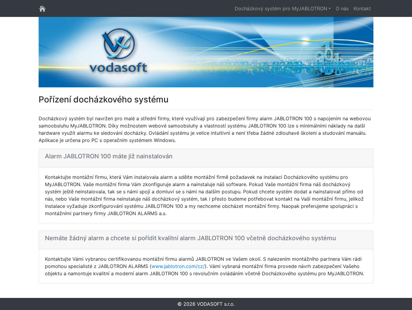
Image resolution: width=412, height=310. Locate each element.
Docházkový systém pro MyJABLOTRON (281, 8)
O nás (342, 8)
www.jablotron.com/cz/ (178, 266)
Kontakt (362, 8)
